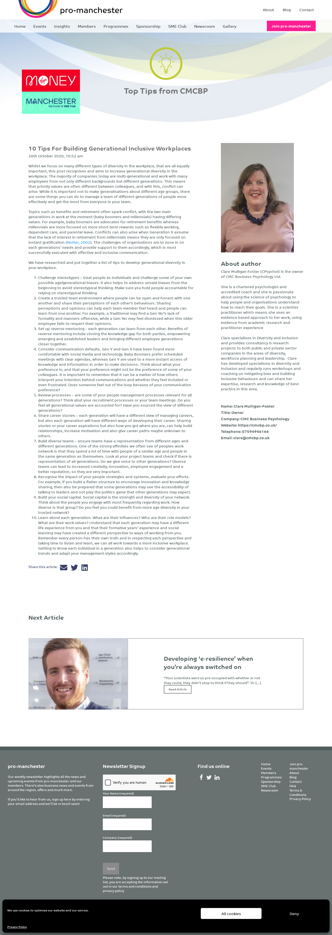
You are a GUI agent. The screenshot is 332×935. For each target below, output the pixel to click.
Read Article (178, 689)
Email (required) (114, 815)
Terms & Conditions (297, 792)
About (268, 9)
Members (87, 26)
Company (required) (117, 838)
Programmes (116, 26)
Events (39, 26)
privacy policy (113, 890)
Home (20, 26)
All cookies (231, 913)
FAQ (292, 786)
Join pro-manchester (291, 26)
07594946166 (255, 431)
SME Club (177, 26)
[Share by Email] (64, 568)
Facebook (201, 777)
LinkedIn (217, 777)
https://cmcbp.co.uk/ (257, 425)
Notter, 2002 (78, 242)
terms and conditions (134, 886)
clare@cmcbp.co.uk (251, 437)
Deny (294, 913)
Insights (62, 26)
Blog (287, 9)
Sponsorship (148, 26)
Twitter (209, 777)
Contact (306, 9)
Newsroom (204, 26)
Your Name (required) (118, 793)
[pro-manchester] (55, 9)
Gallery (229, 26)
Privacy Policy (17, 926)
